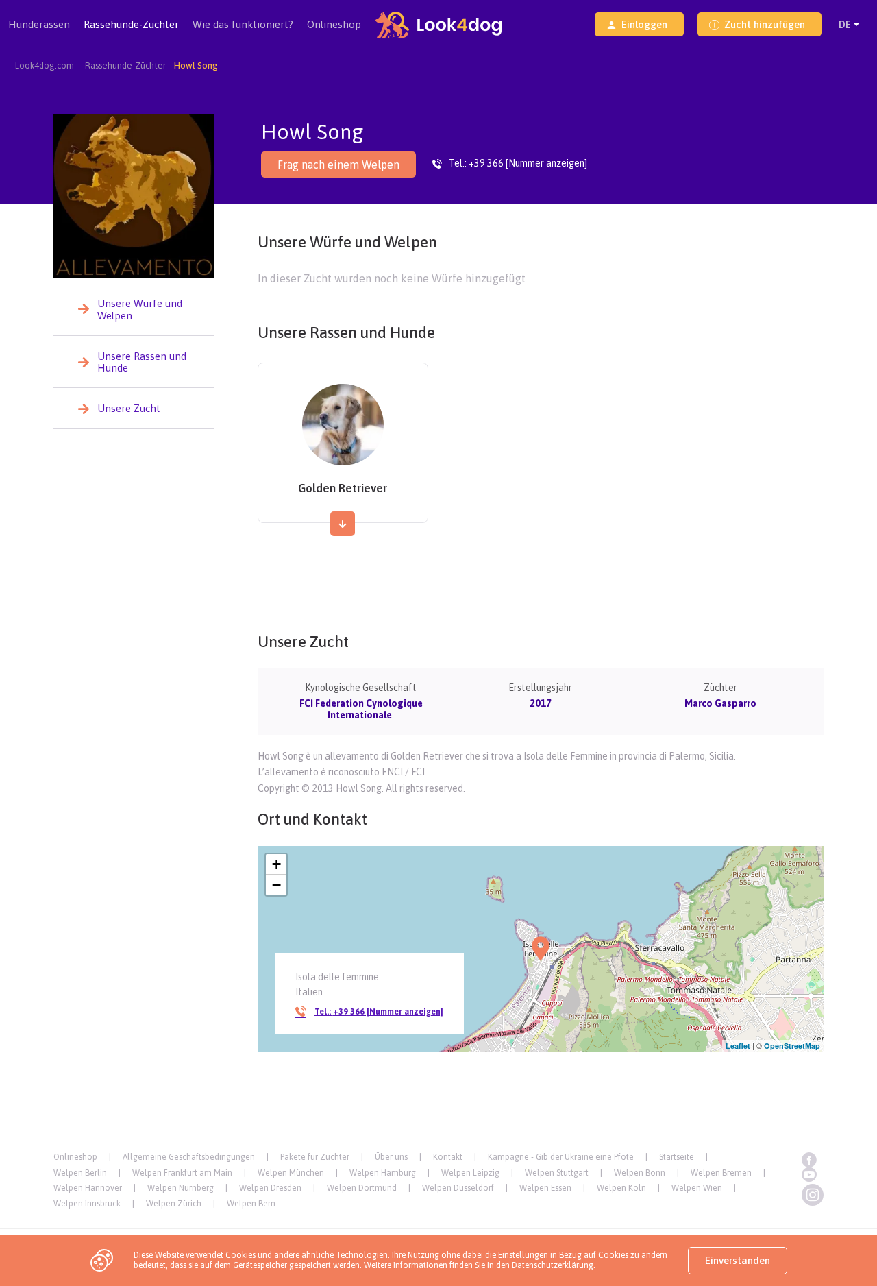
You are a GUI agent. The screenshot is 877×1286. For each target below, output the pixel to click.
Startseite (676, 1157)
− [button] (276, 884)
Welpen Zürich (173, 1204)
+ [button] (276, 864)
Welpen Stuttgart (557, 1173)
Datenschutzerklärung (552, 1265)
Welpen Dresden (270, 1188)
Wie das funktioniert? (243, 24)
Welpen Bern (251, 1204)
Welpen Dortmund (362, 1188)
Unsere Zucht (128, 408)
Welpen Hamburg (382, 1173)
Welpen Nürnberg (180, 1188)
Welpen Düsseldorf (458, 1188)
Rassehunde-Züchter (131, 24)
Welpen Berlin (80, 1173)
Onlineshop (334, 24)
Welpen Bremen (721, 1173)
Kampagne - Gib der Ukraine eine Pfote (561, 1157)
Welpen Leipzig (470, 1173)
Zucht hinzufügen (764, 24)
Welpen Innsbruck (87, 1204)
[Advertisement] (540, 576)
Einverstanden (737, 1260)
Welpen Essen (545, 1188)
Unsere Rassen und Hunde (141, 362)
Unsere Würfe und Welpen (139, 309)
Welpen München (291, 1173)
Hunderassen (39, 24)
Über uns (391, 1157)
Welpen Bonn (639, 1173)
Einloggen (644, 24)
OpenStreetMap (792, 1046)
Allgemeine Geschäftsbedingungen (189, 1157)
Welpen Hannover (87, 1188)
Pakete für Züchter (314, 1157)
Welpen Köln (621, 1188)
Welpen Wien (696, 1188)
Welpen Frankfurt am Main (182, 1173)
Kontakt (447, 1157)
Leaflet (738, 1046)
